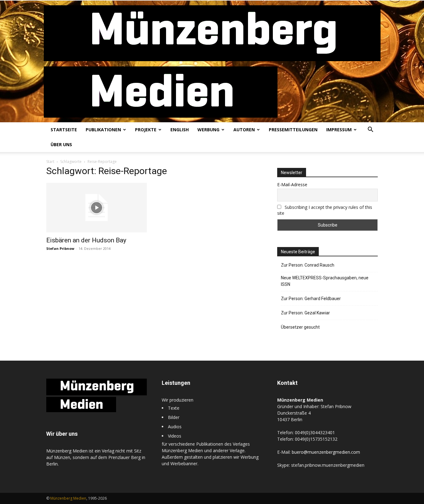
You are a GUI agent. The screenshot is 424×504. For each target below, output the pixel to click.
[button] (370, 130)
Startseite (64, 130)
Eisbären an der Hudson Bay (86, 240)
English (179, 130)
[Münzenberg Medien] (212, 61)
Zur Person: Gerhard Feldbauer (311, 298)
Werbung (208, 130)
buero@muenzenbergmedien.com (326, 452)
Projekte (145, 130)
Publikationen (103, 130)
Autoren (244, 130)
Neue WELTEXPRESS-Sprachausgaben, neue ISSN (324, 281)
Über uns (61, 144)
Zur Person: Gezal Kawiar (305, 312)
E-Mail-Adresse (292, 184)
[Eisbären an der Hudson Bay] (96, 207)
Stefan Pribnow (60, 248)
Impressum (339, 130)
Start (50, 161)
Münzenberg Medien (68, 498)
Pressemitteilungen (293, 130)
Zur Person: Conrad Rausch (307, 265)
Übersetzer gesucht (300, 327)
